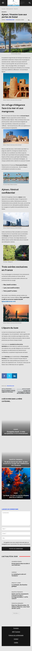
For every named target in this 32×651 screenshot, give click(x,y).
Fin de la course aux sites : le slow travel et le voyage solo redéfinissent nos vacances (16, 463)
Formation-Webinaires (17, 603)
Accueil (3, 9)
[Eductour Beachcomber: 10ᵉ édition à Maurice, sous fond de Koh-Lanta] (6, 606)
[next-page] (5, 502)
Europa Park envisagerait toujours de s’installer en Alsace (23, 392)
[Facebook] (4, 375)
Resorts (16, 9)
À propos (16, 628)
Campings (14, 572)
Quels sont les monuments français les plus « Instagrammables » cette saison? (20, 596)
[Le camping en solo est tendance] (6, 574)
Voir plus (15, 613)
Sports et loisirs (16, 582)
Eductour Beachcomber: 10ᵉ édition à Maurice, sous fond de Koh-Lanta (20, 606)
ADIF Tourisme (16, 631)
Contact (16, 639)
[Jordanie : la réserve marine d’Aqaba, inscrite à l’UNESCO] (16, 483)
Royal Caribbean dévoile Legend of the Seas (8, 391)
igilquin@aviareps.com (8, 301)
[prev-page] (3, 502)
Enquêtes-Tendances (15, 459)
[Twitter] (9, 375)
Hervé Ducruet (10, 19)
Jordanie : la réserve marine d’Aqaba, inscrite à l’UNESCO (16, 496)
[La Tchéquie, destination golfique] (6, 585)
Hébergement (9, 9)
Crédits (16, 642)
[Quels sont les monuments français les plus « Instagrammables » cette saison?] (6, 595)
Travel (16, 493)
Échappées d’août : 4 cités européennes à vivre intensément (16, 432)
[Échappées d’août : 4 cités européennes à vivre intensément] (16, 420)
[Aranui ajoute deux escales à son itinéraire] (6, 563)
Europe (16, 429)
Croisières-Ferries (17, 561)
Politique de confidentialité (16, 635)
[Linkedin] (14, 375)
